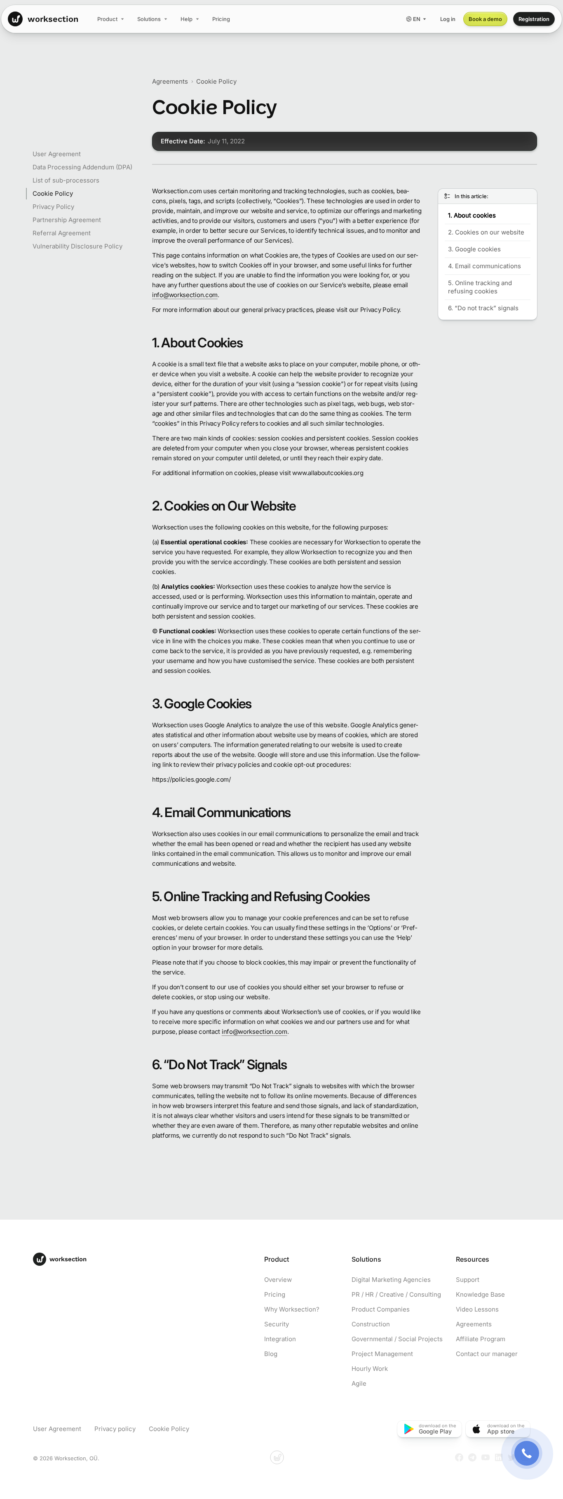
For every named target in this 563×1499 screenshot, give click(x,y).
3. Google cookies (474, 249)
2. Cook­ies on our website (486, 232)
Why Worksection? (291, 1309)
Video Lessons (477, 1309)
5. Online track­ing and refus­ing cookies (480, 287)
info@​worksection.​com (185, 295)
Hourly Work (370, 1369)
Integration (280, 1339)
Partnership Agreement (67, 220)
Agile (359, 1383)
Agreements (170, 81)
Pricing (274, 1294)
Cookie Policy (53, 193)
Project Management (382, 1354)
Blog (270, 1354)
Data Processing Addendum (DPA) (82, 167)
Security (276, 1324)
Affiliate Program (480, 1339)
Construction (371, 1324)
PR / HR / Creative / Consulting (396, 1294)
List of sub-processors (66, 180)
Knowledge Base (480, 1294)
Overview (278, 1280)
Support (467, 1280)
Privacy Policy (53, 207)
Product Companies (381, 1309)
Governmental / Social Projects (397, 1339)
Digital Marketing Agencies (391, 1280)
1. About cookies (472, 215)
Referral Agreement (62, 233)
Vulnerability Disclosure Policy (77, 246)
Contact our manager (487, 1354)
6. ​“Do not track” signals (483, 308)
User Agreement (57, 154)
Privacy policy (115, 1429)
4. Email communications (484, 266)
